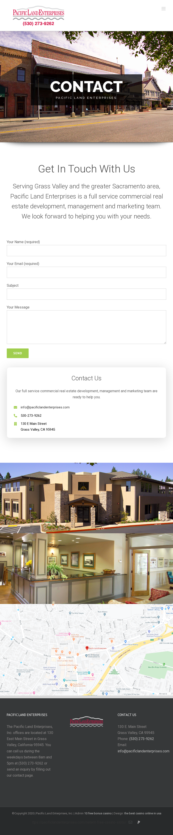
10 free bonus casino (98, 813)
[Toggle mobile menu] (164, 8)
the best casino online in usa (142, 813)
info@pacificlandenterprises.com (45, 407)
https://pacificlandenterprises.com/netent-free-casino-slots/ (78, 822)
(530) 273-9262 (141, 739)
